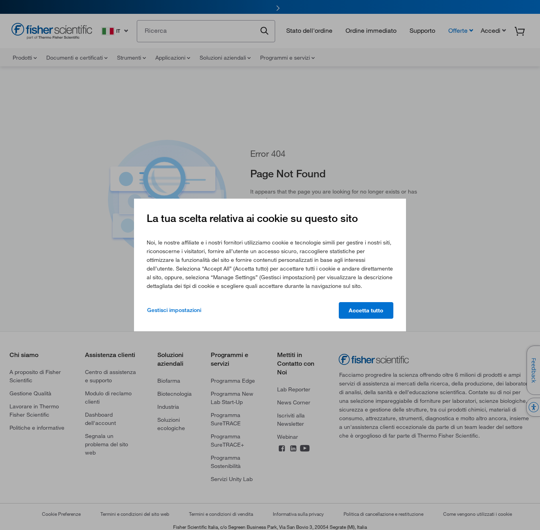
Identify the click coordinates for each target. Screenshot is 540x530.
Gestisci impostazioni (174, 310)
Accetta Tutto (366, 310)
